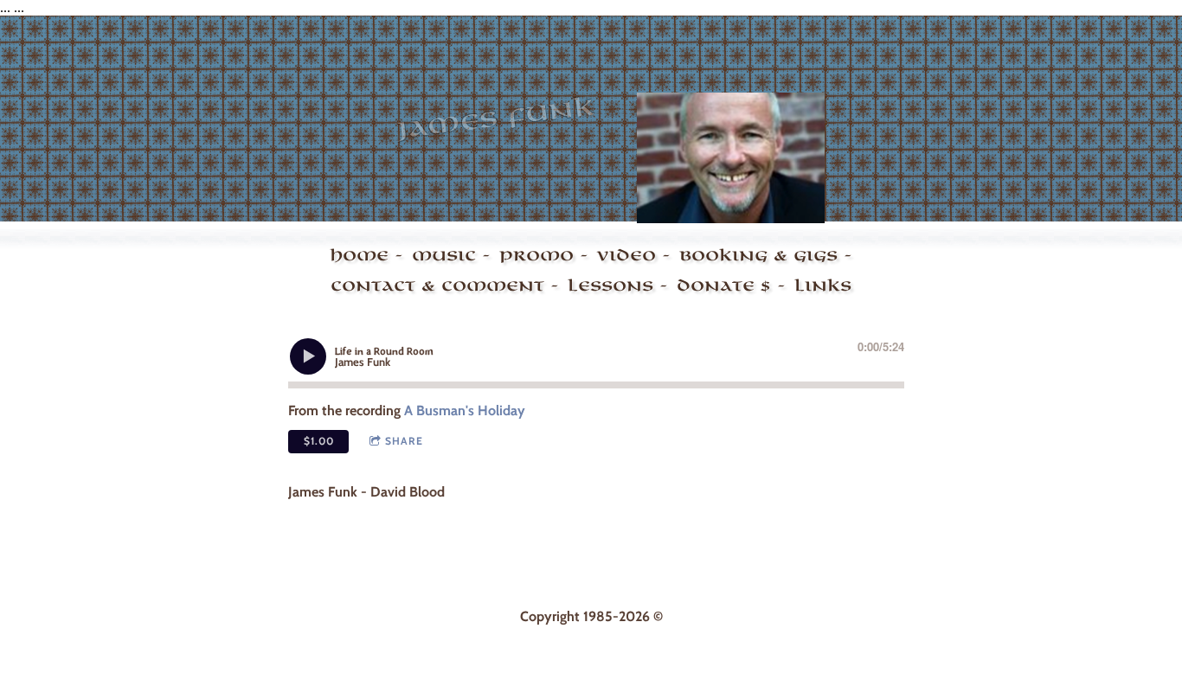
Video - (634, 255)
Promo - (543, 255)
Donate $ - (731, 285)
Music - (451, 255)
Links (822, 285)
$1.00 (319, 440)
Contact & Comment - (445, 285)
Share (404, 440)
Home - (366, 255)
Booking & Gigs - (765, 255)
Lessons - (618, 285)
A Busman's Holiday (464, 410)
